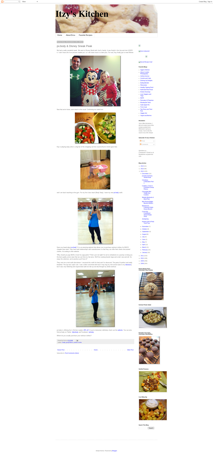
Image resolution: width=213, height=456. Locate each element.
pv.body (116, 192)
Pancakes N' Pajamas (147, 100)
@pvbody (75, 332)
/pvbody (91, 332)
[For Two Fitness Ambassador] (139, 46)
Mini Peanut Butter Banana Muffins (147, 202)
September (145, 231)
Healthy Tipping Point (146, 87)
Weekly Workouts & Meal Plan (148, 198)
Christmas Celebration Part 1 (148, 181)
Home (59, 35)
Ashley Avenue (144, 76)
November (145, 226)
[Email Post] (77, 340)
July (143, 237)
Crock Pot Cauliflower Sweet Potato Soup (147, 214)
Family (63, 342)
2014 (142, 166)
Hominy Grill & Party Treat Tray (148, 222)
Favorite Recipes (85, 35)
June (144, 239)
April (143, 244)
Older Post (130, 350)
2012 (142, 171)
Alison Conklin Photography (144, 73)
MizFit (142, 98)
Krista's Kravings (145, 92)
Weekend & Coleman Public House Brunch (147, 207)
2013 (142, 169)
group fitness (69, 342)
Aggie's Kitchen (145, 70)
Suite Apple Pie (145, 105)
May (143, 242)
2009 (142, 261)
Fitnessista (143, 85)
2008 (142, 263)
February (145, 250)
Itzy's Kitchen (81, 13)
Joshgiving (145, 219)
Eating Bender (144, 83)
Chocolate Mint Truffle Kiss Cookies (146, 193)
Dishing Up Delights (146, 80)
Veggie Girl (143, 113)
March (144, 247)
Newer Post (60, 350)
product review (78, 342)
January (144, 252)
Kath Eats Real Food (146, 89)
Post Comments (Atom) (72, 353)
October (144, 229)
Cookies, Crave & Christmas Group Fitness (148, 187)
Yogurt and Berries (146, 115)
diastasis (128, 264)
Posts (143, 141)
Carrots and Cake (145, 78)
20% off (86, 330)
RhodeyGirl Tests (145, 102)
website (120, 330)
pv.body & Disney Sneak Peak (147, 176)
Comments (144, 144)
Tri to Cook (143, 107)
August (144, 234)
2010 (142, 258)
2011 (142, 255)
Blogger (114, 451)
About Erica (70, 35)
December (145, 173)
